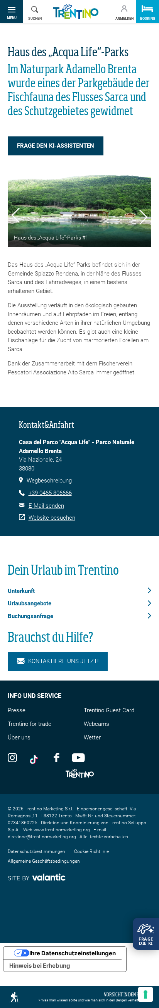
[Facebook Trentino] (56, 757)
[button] (16, 217)
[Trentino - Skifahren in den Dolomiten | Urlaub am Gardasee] (75, 11)
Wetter (92, 737)
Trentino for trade (29, 723)
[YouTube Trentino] (78, 757)
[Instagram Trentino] (12, 757)
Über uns (19, 737)
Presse (16, 710)
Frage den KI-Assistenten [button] (55, 145)
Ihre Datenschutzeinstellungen (72, 953)
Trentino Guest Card (109, 710)
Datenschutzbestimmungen (36, 851)
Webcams (96, 723)
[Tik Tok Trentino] (35, 757)
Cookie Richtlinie (91, 851)
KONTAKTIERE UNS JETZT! (63, 661)
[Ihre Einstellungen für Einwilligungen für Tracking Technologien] (145, 994)
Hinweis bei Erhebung (39, 965)
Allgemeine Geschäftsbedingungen (44, 861)
